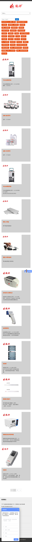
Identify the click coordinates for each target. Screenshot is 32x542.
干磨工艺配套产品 (24, 33)
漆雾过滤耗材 (5, 47)
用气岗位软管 (21, 30)
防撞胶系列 (14, 27)
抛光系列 (4, 36)
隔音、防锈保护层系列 (16, 47)
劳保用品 (13, 44)
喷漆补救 (25, 47)
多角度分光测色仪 (8, 292)
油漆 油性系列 (6, 115)
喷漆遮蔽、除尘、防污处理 (8, 50)
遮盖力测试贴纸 (7, 257)
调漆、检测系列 (6, 27)
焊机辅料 (4, 39)
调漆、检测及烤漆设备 (22, 50)
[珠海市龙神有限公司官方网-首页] (16, 6)
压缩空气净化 (5, 30)
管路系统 (21, 27)
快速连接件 (13, 30)
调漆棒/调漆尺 (6, 399)
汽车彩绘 (4, 24)
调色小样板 (6, 222)
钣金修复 (13, 42)
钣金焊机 (23, 36)
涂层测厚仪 (6, 328)
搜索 (17, 19)
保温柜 (5, 363)
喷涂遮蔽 (22, 24)
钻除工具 (23, 39)
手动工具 (19, 42)
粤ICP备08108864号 (22, 539)
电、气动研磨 (5, 42)
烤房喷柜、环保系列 (13, 24)
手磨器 (16, 33)
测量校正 (26, 42)
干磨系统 (11, 33)
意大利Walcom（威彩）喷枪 (8, 21)
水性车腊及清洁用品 (21, 44)
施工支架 (4, 53)
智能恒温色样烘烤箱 (8, 434)
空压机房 (4, 33)
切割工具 (17, 39)
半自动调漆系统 (7, 80)
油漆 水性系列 (6, 151)
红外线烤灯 (11, 36)
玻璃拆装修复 (5, 44)
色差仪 (5, 470)
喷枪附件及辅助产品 (22, 21)
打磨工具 (11, 39)
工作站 (17, 36)
